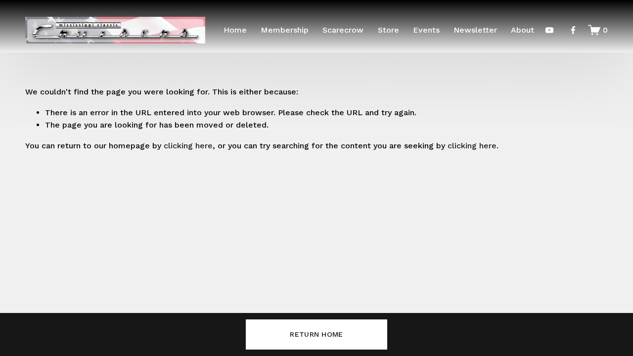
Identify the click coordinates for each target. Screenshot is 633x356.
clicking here (188, 145)
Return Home (316, 334)
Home (235, 30)
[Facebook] (573, 30)
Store (388, 30)
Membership (285, 30)
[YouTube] (549, 30)
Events (426, 30)
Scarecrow (342, 30)
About (522, 30)
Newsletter (475, 30)
